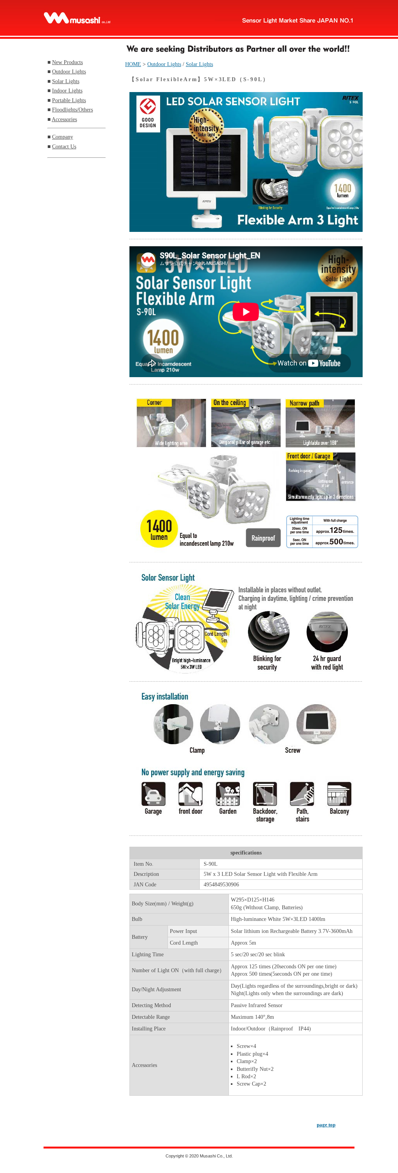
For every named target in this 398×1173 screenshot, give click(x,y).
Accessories (64, 119)
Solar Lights (65, 81)
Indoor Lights (67, 90)
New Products (67, 62)
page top (326, 1125)
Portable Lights (69, 100)
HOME (133, 64)
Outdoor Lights (69, 71)
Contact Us (64, 146)
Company (62, 137)
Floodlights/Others (72, 109)
